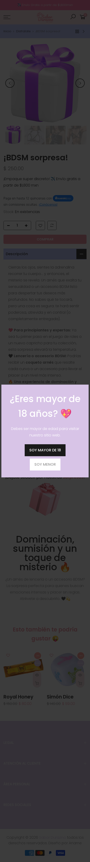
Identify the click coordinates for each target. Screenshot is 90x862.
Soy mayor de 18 (45, 450)
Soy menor (45, 464)
